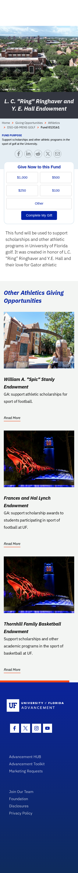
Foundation (18, 798)
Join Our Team (21, 791)
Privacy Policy (20, 813)
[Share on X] (49, 154)
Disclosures (19, 805)
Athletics (54, 123)
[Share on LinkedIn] (29, 154)
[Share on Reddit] (39, 154)
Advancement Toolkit (27, 763)
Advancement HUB (25, 756)
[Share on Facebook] (19, 154)
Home (6, 123)
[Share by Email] (58, 154)
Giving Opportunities (29, 123)
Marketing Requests (26, 771)
